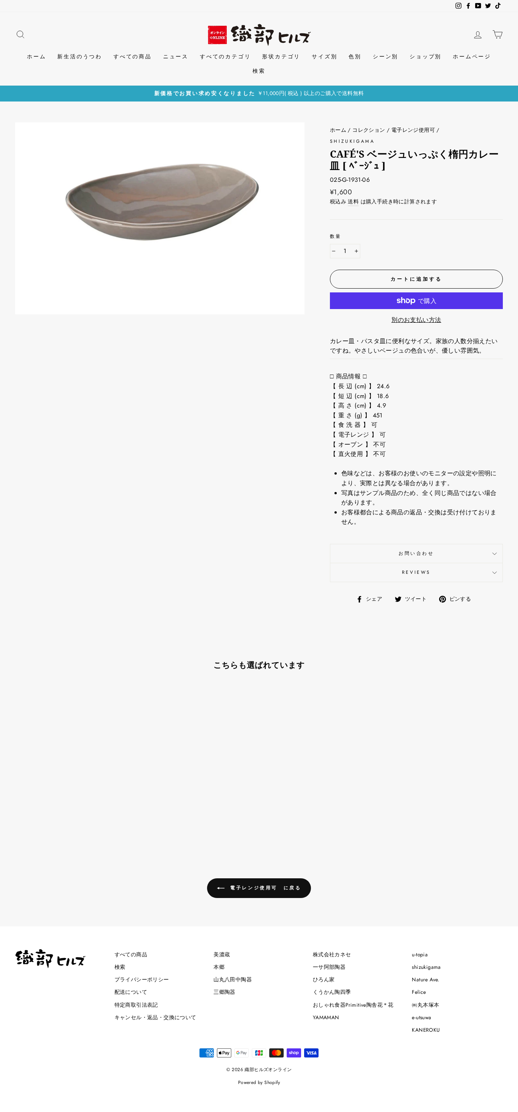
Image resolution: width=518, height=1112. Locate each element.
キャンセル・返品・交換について (155, 1017)
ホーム (36, 56)
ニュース (175, 56)
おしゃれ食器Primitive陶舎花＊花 (353, 1005)
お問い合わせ (416, 553)
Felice (419, 992)
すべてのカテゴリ (225, 56)
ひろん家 (324, 979)
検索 (259, 71)
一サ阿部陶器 (329, 967)
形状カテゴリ (281, 56)
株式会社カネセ (332, 954)
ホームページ (472, 56)
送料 (353, 201)
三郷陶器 (224, 992)
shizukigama (352, 141)
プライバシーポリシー (142, 979)
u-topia (420, 954)
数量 (336, 236)
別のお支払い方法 (416, 319)
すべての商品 (132, 56)
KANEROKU (426, 1030)
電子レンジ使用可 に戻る (264, 887)
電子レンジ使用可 (413, 130)
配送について (131, 992)
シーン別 (385, 56)
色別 (354, 56)
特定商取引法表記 (136, 1005)
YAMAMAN (326, 1017)
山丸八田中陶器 (232, 979)
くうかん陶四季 (332, 992)
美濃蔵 (221, 954)
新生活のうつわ (79, 56)
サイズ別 (324, 56)
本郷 (218, 967)
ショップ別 (425, 56)
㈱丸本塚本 (425, 1005)
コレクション (368, 130)
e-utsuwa (421, 1017)
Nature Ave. (425, 979)
